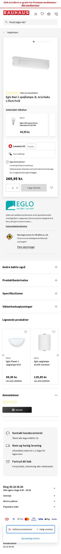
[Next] (57, 355)
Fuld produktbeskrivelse (16, 226)
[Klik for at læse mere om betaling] (30, 519)
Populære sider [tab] (11, 506)
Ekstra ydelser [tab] (10, 501)
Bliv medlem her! (30, 5)
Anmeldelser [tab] (10, 395)
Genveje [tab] (7, 495)
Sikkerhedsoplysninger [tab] (17, 306)
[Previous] (3, 355)
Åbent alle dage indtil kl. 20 (25, 438)
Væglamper (12, 32)
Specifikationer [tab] (12, 293)
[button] (17, 410)
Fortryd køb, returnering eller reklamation (32, 466)
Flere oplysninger (26, 246)
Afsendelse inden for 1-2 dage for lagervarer (28, 452)
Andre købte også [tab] (13, 267)
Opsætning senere (30, 538)
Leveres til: (19, 146)
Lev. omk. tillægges (14, 380)
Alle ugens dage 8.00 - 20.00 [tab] (17, 488)
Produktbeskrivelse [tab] (15, 280)
